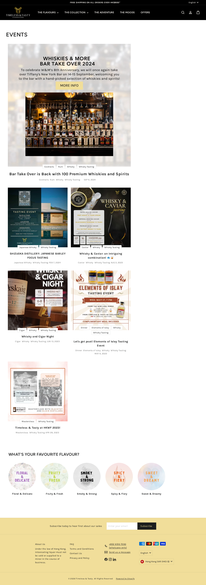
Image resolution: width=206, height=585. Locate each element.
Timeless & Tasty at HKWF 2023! (37, 427)
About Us (40, 544)
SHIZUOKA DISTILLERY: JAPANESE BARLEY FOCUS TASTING (38, 255)
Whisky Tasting (72, 179)
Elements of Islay (92, 350)
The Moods (127, 12)
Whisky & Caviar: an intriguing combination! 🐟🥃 (100, 255)
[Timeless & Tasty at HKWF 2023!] (38, 391)
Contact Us (76, 553)
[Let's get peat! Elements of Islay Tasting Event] (101, 300)
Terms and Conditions (82, 548)
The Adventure (104, 12)
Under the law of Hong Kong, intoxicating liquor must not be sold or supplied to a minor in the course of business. (50, 555)
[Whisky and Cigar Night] (38, 300)
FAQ (72, 544)
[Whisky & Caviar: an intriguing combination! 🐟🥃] (101, 217)
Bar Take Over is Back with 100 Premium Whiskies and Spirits (69, 174)
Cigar (18, 341)
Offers (145, 12)
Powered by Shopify (125, 578)
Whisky (59, 179)
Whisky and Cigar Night (38, 336)
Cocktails (44, 179)
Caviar (81, 262)
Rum (52, 179)
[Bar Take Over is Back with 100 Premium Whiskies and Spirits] (69, 105)
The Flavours (47, 12)
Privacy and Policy (79, 558)
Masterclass (22, 432)
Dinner (78, 350)
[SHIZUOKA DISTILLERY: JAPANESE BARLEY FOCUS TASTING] (38, 217)
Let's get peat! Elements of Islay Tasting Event (101, 343)
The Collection (75, 12)
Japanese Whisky (23, 262)
